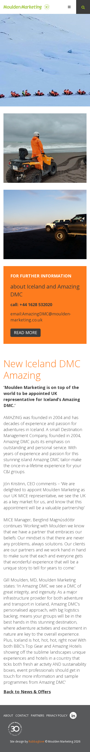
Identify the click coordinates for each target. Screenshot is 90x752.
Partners (37, 716)
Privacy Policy (56, 716)
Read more (25, 332)
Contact (22, 716)
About (8, 716)
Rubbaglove (36, 741)
